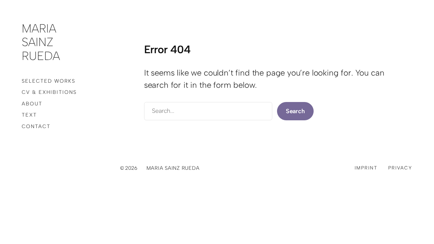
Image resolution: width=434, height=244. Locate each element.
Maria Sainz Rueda (41, 42)
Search (295, 111)
